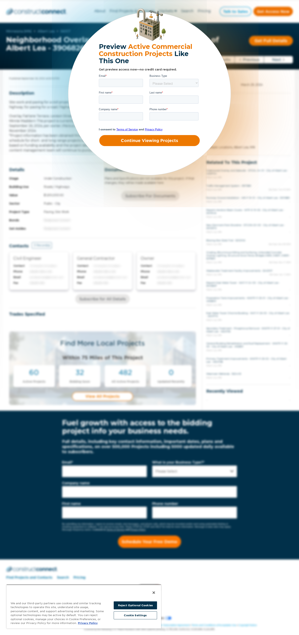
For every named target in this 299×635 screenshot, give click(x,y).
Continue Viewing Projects (149, 140)
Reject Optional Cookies (135, 605)
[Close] (153, 592)
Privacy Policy (88, 623)
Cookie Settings (135, 615)
